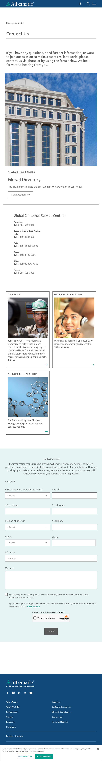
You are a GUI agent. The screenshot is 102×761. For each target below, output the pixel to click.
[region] (51, 753)
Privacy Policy (33, 606)
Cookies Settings (25, 756)
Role (8, 536)
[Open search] (88, 4)
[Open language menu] (80, 4)
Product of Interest (15, 520)
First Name (11, 505)
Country (10, 552)
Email (55, 489)
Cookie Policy (38, 751)
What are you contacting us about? (23, 489)
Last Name (58, 505)
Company (57, 520)
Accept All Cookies (44, 756)
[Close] (98, 749)
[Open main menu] (94, 4)
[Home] (20, 4)
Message (9, 567)
